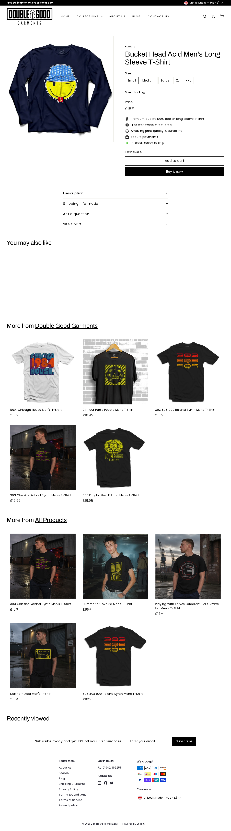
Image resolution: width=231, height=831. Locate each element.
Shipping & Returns (72, 784)
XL (177, 80)
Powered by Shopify (133, 823)
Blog (136, 16)
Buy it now (174, 171)
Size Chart (72, 224)
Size (128, 73)
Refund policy (68, 805)
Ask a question (76, 213)
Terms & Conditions (72, 795)
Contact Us (158, 16)
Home (65, 16)
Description (73, 193)
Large (165, 80)
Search (64, 773)
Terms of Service (71, 800)
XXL (188, 80)
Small (132, 80)
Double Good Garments (66, 326)
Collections (88, 16)
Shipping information (81, 203)
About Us (117, 16)
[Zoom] (60, 89)
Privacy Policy (68, 789)
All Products (51, 520)
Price (129, 102)
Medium (148, 80)
